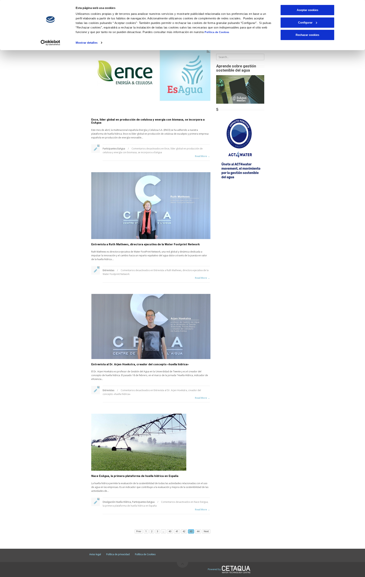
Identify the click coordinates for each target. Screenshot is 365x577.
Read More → (202, 156)
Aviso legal (95, 554)
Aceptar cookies (307, 10)
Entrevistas (108, 270)
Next (206, 531)
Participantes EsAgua (114, 148)
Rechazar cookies (307, 34)
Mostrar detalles (87, 42)
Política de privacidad (118, 554)
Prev (138, 531)
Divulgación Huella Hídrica (117, 502)
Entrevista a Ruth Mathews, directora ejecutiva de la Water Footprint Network (145, 244)
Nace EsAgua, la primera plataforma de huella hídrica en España (134, 476)
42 (184, 531)
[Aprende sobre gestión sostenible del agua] (240, 89)
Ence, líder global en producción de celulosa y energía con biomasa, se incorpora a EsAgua (148, 121)
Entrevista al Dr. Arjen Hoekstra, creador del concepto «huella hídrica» (140, 364)
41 (177, 531)
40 (170, 531)
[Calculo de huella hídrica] (240, 147)
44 (198, 531)
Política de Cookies (217, 32)
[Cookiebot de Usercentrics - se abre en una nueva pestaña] (50, 43)
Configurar (305, 22)
